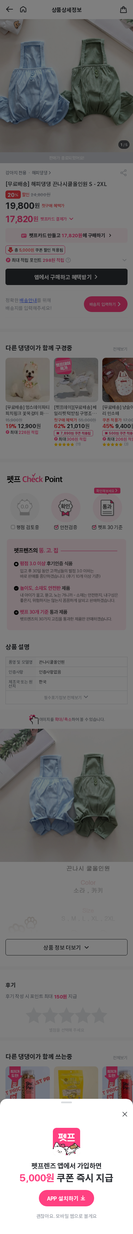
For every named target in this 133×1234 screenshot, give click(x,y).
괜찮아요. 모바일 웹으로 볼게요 (66, 1215)
